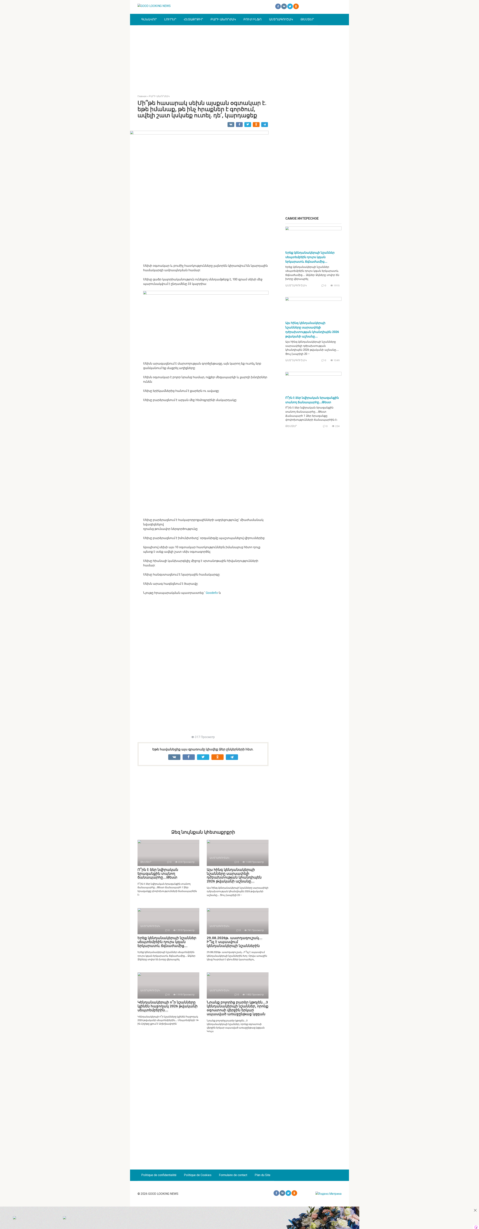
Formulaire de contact (233, 1175)
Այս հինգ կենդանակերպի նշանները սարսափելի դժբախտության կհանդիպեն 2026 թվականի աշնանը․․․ (234, 875)
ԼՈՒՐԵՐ (170, 19)
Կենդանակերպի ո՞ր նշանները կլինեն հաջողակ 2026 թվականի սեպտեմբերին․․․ (168, 1006)
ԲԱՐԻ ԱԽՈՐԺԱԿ (223, 19)
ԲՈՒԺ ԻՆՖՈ (252, 19)
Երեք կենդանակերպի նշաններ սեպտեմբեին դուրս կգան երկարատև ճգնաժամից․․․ (167, 942)
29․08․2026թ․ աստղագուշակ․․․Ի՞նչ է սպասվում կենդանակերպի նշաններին (234, 942)
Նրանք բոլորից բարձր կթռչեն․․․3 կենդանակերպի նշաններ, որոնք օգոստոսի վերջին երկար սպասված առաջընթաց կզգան (237, 1008)
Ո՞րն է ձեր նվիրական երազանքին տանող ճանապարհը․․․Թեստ (158, 873)
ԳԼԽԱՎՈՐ (149, 19)
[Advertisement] (239, 57)
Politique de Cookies (197, 1175)
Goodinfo (212, 593)
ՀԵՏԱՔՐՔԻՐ (193, 19)
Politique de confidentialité (158, 1175)
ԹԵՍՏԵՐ (307, 19)
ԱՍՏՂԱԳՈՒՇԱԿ (281, 19)
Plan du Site (262, 1175)
